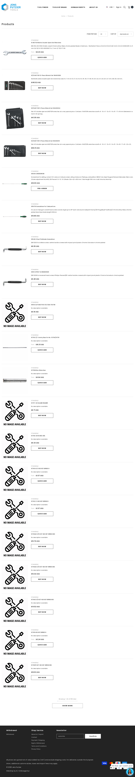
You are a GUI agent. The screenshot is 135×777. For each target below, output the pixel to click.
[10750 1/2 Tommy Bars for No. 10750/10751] (15, 347)
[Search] (124, 7)
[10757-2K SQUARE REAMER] (15, 413)
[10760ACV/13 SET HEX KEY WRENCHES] (15, 577)
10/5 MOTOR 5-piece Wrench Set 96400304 (45, 108)
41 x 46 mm (44, 60)
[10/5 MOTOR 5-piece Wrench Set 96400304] (15, 118)
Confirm (93, 736)
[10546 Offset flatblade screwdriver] (15, 249)
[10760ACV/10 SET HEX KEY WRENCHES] (15, 544)
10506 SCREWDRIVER (37, 174)
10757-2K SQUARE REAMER (39, 403)
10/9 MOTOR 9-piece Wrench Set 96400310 (45, 141)
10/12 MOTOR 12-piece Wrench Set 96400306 (46, 75)
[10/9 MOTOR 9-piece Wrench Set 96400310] (15, 151)
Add (42, 67)
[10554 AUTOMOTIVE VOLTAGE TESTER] (15, 315)
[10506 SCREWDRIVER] (15, 184)
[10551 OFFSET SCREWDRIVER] (15, 282)
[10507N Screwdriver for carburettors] (15, 216)
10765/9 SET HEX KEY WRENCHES (41, 665)
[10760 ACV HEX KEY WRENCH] (15, 479)
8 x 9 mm (53, 60)
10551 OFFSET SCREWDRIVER (40, 272)
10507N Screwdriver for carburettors (43, 206)
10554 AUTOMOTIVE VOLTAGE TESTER (43, 305)
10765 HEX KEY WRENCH (38, 632)
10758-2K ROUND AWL (38, 436)
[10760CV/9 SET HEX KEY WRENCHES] (15, 610)
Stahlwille (34, 40)
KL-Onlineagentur (23, 771)
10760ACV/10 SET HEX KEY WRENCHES (43, 534)
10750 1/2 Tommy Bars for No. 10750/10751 (45, 337)
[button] (103, 34)
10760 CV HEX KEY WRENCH (40, 501)
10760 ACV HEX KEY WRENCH (40, 468)
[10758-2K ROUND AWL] (15, 446)
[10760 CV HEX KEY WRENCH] (15, 511)
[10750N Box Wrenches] (15, 380)
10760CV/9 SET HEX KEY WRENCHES (42, 599)
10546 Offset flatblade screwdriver (43, 239)
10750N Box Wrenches (38, 370)
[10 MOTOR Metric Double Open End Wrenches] (15, 53)
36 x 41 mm (35, 60)
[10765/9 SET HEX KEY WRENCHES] (15, 675)
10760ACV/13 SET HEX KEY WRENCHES (43, 567)
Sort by (113, 34)
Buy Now (42, 88)
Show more (67, 706)
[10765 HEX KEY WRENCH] (15, 642)
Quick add (42, 57)
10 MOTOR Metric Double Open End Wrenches (46, 43)
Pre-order (42, 188)
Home (63, 16)
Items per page (92, 34)
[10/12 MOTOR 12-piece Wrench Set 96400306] (15, 85)
